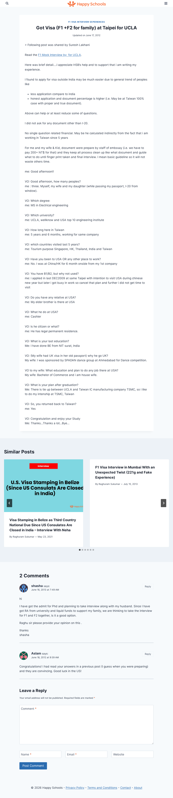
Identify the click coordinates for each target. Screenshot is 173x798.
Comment (28, 708)
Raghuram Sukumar (23, 536)
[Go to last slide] (9, 503)
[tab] (80, 550)
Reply (148, 586)
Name (26, 754)
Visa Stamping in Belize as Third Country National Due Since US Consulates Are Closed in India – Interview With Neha (42, 525)
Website (118, 754)
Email (72, 754)
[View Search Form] (7, 3)
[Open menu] (166, 3)
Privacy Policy (75, 787)
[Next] (163, 503)
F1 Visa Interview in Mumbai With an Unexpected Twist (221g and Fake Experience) (125, 472)
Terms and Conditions (102, 787)
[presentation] (43, 485)
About (138, 787)
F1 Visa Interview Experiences (86, 22)
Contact (125, 787)
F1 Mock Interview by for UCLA (59, 55)
